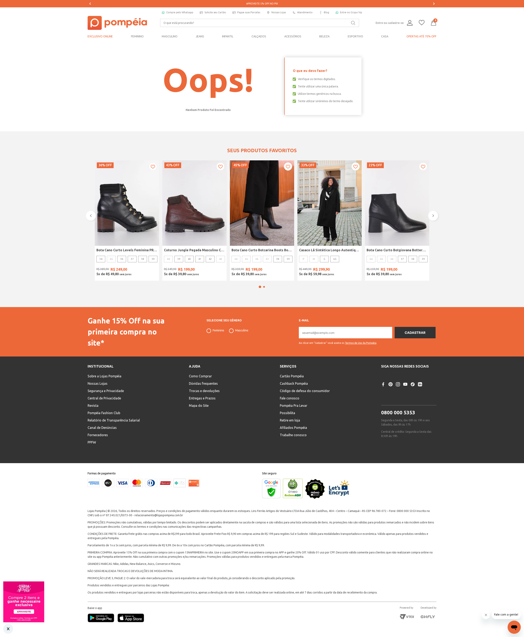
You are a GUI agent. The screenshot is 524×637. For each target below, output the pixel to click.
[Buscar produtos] (353, 22)
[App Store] (130, 618)
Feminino (218, 330)
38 (142, 259)
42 (210, 259)
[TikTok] (413, 384)
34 (100, 259)
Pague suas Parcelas (248, 12)
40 (189, 259)
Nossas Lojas (278, 12)
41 (199, 259)
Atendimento (305, 12)
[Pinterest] (390, 384)
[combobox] (259, 23)
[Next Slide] (433, 3)
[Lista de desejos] (422, 23)
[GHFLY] (428, 617)
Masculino (241, 330)
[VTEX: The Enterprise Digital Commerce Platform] (407, 617)
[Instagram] (398, 384)
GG (335, 259)
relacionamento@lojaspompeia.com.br (158, 515)
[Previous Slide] (90, 3)
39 (153, 259)
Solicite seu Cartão (215, 12)
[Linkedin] (420, 384)
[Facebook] (383, 384)
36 (121, 259)
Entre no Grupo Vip (351, 12)
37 (132, 259)
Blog (326, 12)
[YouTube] (405, 384)
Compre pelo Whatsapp (179, 12)
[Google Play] (102, 618)
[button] (260, 287)
